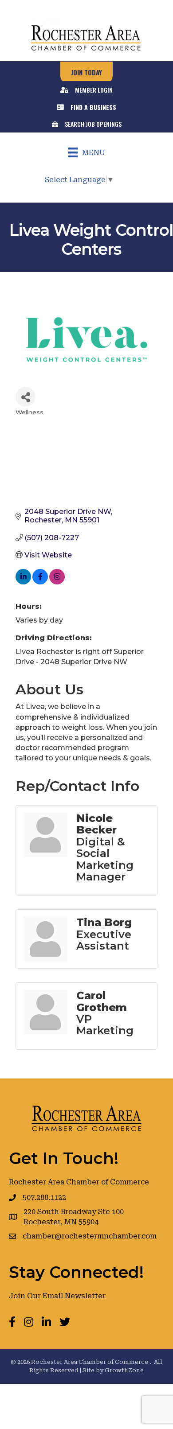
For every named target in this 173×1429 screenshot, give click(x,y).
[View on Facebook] (40, 582)
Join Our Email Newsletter (57, 1296)
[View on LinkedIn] (23, 582)
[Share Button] (25, 397)
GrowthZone (124, 1370)
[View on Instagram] (57, 582)
